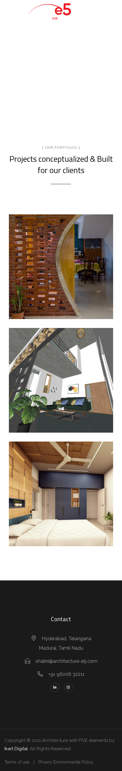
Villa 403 (61, 260)
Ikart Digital (16, 748)
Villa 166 (61, 373)
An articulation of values (61, 274)
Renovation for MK (61, 487)
